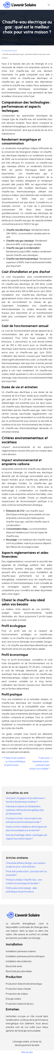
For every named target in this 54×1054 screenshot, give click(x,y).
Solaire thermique (10, 51)
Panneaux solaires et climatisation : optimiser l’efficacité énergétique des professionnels (25, 810)
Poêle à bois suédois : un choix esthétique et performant (14, 761)
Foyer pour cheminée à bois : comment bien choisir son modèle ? (39, 763)
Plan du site (27, 1052)
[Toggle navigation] (49, 5)
